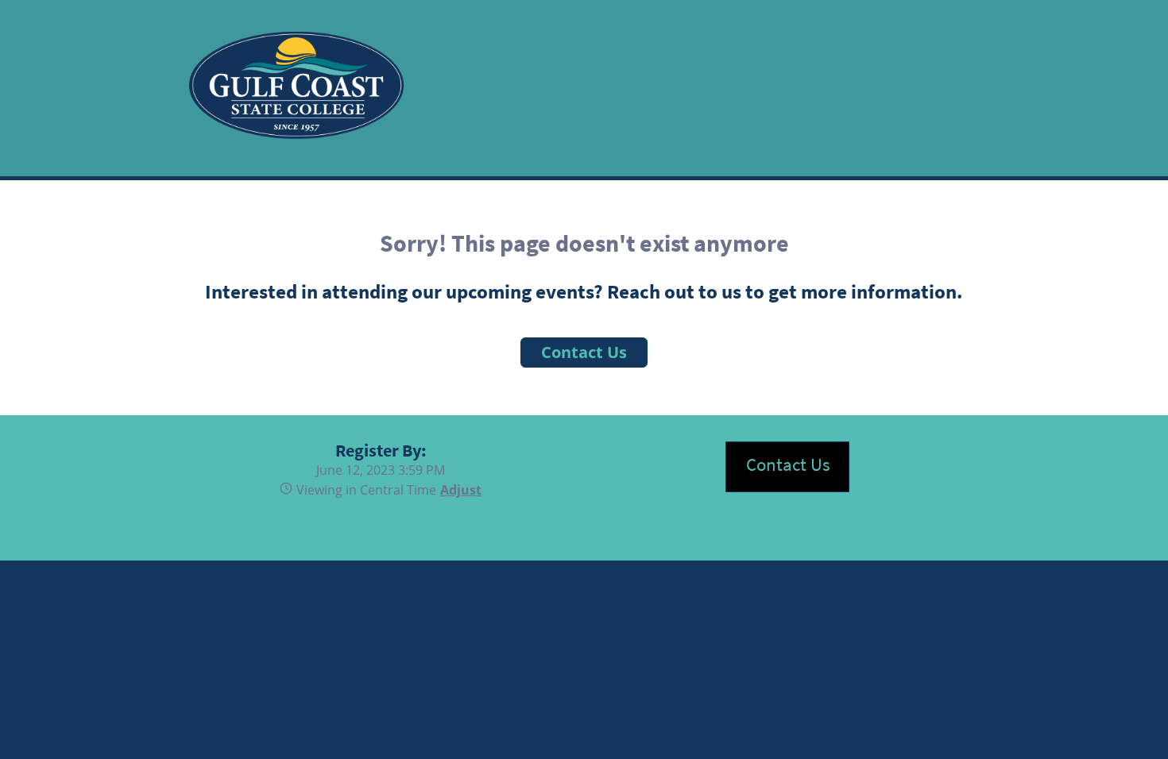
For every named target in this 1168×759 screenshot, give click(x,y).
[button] (459, 490)
